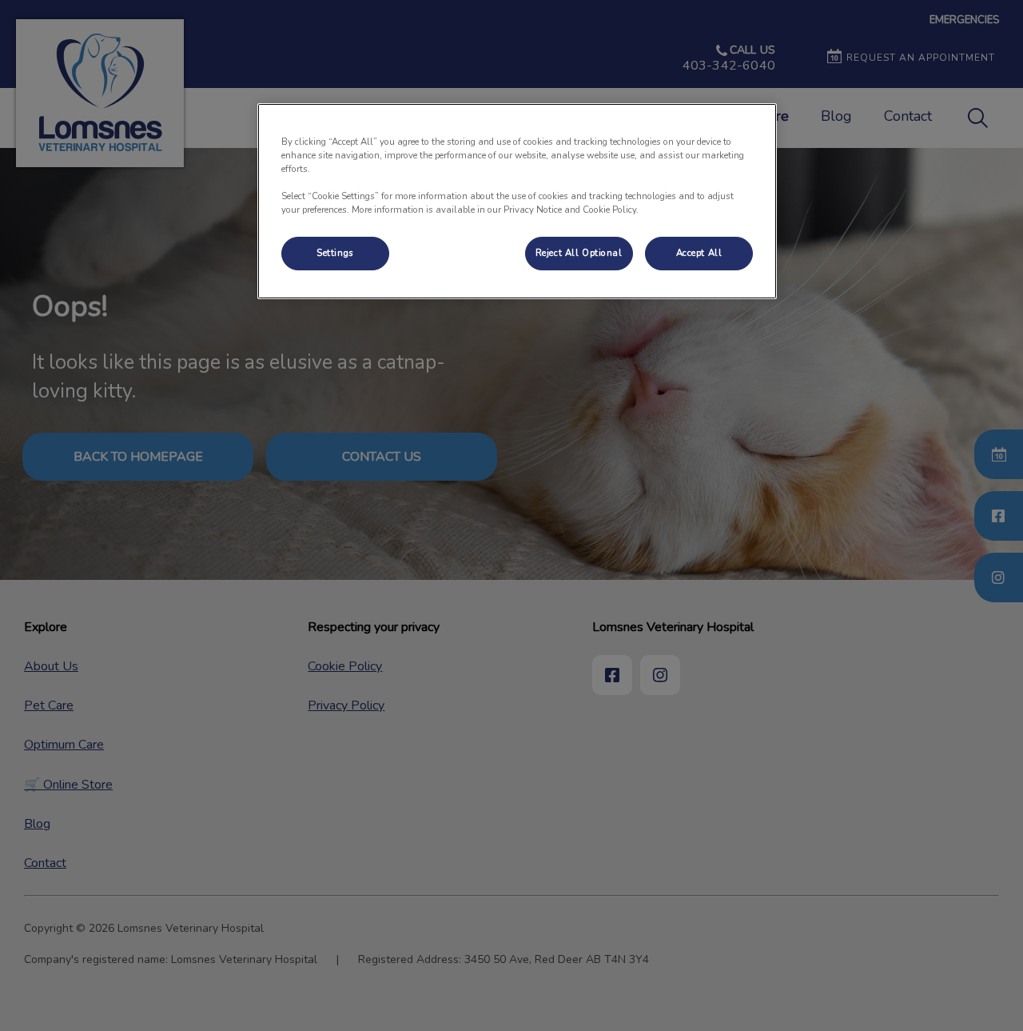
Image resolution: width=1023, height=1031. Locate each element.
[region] (517, 201)
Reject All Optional (579, 252)
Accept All (699, 252)
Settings (335, 252)
